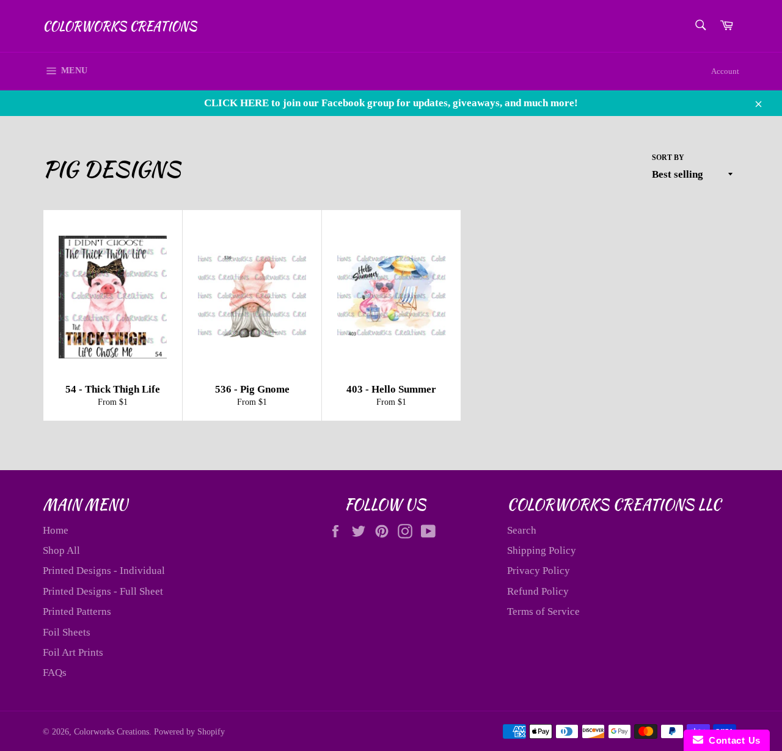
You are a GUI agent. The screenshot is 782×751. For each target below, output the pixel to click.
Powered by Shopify (189, 731)
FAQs (55, 672)
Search (521, 530)
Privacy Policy (538, 570)
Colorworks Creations (120, 26)
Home (55, 530)
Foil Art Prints (73, 652)
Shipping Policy (541, 550)
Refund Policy (538, 591)
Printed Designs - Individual (104, 570)
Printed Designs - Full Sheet (103, 591)
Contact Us (732, 740)
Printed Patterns (77, 611)
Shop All (61, 550)
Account (725, 71)
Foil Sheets (66, 632)
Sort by (668, 157)
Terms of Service (543, 611)
